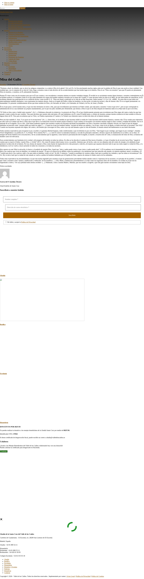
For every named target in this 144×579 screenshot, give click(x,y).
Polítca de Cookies (98, 576)
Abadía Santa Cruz (6, 12)
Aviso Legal (71, 576)
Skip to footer (8, 4)
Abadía (2, 275)
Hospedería (4, 422)
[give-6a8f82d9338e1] (1, 520)
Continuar (4, 451)
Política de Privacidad (28, 222)
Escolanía (3, 373)
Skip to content (9, 2)
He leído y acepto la (21, 222)
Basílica (2, 324)
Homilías (3, 84)
